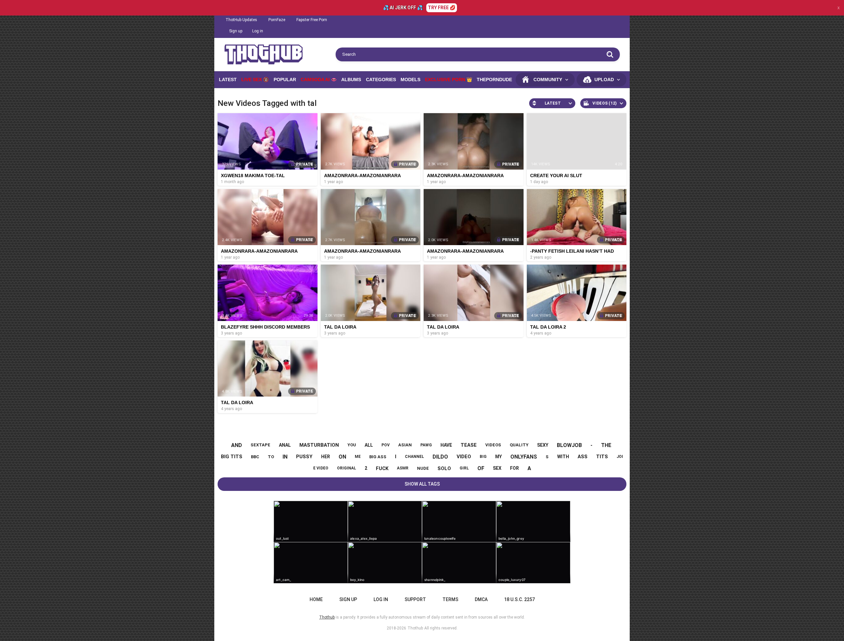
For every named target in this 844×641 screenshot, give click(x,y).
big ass (377, 456)
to (271, 456)
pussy (304, 457)
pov (385, 445)
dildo (440, 457)
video (464, 457)
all (369, 445)
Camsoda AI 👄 (319, 79)
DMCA (481, 599)
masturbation (319, 445)
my (498, 456)
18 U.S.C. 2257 (519, 599)
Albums (351, 79)
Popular (285, 79)
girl (464, 468)
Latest (228, 79)
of (480, 468)
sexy (542, 445)
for (514, 468)
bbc (255, 456)
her (325, 456)
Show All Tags (422, 484)
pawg (426, 445)
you (351, 444)
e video (320, 468)
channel (414, 456)
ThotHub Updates (241, 19)
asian (405, 444)
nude (423, 468)
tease (469, 445)
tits (602, 457)
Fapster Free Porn (311, 19)
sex (497, 468)
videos (493, 444)
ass (583, 457)
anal (285, 445)
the (606, 445)
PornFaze (276, 19)
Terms (450, 599)
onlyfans (523, 457)
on (342, 457)
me (358, 456)
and (236, 445)
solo (444, 468)
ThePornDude (494, 79)
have (446, 445)
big (483, 456)
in (285, 457)
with (563, 456)
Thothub (415, 628)
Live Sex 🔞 (255, 79)
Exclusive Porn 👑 (448, 79)
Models (410, 79)
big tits (231, 457)
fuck (382, 468)
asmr (402, 468)
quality (519, 444)
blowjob (569, 445)
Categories (381, 79)
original (346, 468)
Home (316, 599)
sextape (260, 444)
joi (620, 456)
